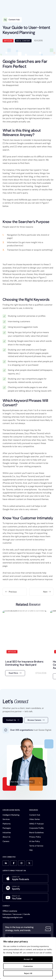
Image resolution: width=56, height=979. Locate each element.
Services (6, 819)
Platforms (7, 824)
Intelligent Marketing (11, 815)
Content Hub (34, 815)
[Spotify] (25, 888)
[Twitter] (29, 863)
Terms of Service (36, 846)
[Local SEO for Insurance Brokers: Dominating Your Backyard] (26, 645)
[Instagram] (21, 863)
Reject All (28, 973)
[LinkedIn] (6, 863)
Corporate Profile (36, 828)
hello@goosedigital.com (13, 917)
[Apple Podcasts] (25, 878)
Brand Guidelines (36, 832)
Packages (7, 828)
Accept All (28, 959)
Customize (28, 966)
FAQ (31, 850)
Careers (6, 841)
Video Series (34, 819)
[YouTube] (25, 898)
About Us (6, 837)
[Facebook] (13, 863)
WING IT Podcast (36, 824)
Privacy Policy (35, 837)
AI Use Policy (34, 841)
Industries (7, 832)
